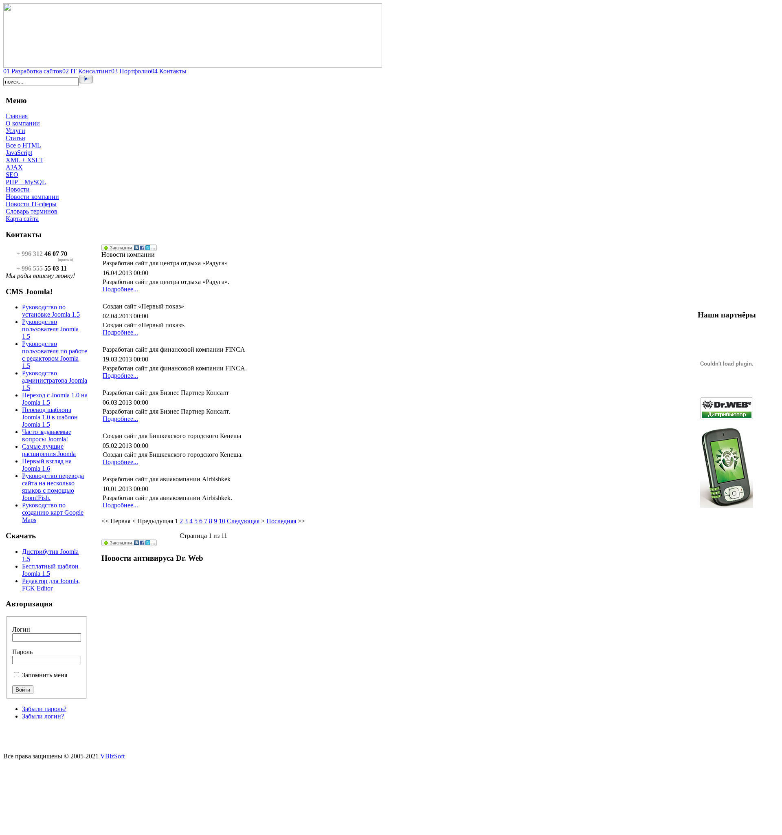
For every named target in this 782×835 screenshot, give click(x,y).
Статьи (15, 137)
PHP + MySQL (26, 181)
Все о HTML (23, 145)
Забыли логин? (43, 716)
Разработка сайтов (32, 71)
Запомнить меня (44, 675)
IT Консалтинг (86, 71)
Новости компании (32, 196)
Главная (17, 115)
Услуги (15, 130)
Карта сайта (22, 218)
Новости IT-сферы (31, 203)
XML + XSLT (24, 159)
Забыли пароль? (44, 708)
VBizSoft (112, 756)
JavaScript (19, 152)
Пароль (22, 651)
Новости (18, 189)
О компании (23, 123)
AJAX (14, 167)
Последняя (281, 521)
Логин (21, 629)
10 (222, 521)
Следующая (243, 521)
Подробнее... (120, 289)
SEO (12, 174)
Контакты (169, 71)
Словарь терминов (31, 211)
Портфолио (131, 71)
